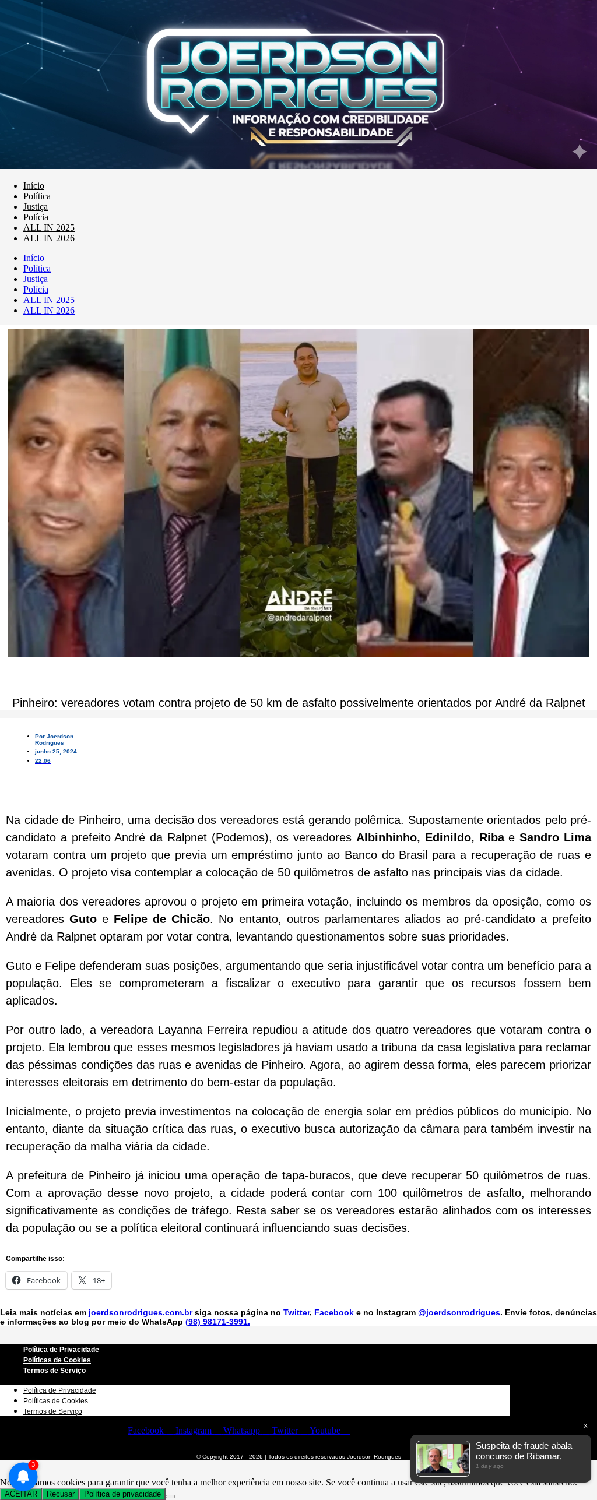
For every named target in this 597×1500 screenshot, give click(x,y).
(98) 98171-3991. (217, 1321)
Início (33, 186)
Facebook (334, 1312)
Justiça (35, 207)
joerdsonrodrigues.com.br (139, 1312)
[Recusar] (170, 1496)
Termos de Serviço (54, 1371)
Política (37, 196)
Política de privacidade (122, 1494)
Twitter (296, 1312)
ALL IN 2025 (49, 228)
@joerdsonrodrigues (459, 1312)
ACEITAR (21, 1494)
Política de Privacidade (61, 1350)
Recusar (61, 1494)
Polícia (35, 217)
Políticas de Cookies (57, 1360)
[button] (48, 775)
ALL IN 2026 (49, 238)
